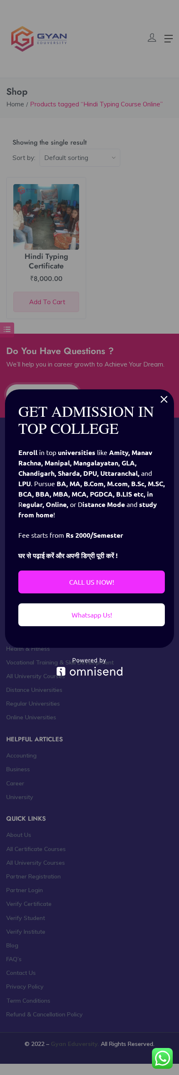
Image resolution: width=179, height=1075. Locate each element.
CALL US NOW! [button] (91, 582)
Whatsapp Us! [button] (92, 614)
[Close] (164, 399)
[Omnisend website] (89, 667)
